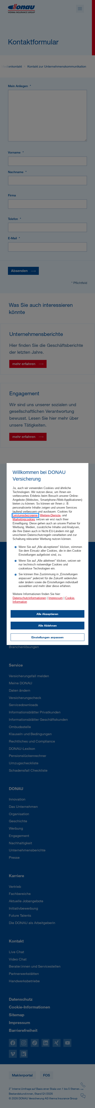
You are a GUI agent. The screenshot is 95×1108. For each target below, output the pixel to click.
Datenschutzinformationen (29, 598)
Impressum (55, 598)
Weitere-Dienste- (50, 515)
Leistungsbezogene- (25, 515)
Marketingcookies (24, 519)
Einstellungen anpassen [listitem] (47, 637)
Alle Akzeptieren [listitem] (47, 614)
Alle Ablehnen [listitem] (47, 625)
